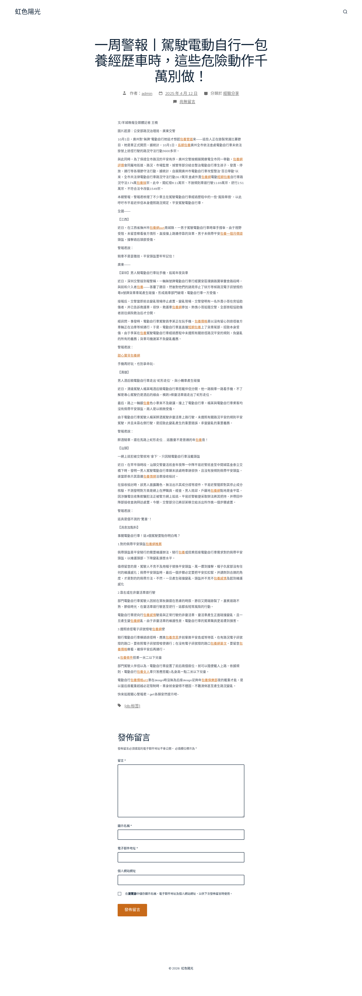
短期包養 (223, 177)
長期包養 (184, 145)
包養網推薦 (154, 544)
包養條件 (126, 658)
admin (147, 93)
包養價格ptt (139, 680)
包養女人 (143, 672)
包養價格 (201, 321)
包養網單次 (219, 643)
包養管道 (186, 139)
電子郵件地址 (128, 848)
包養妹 (141, 183)
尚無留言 (187, 101)
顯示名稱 (125, 826)
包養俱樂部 (210, 680)
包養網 (206, 177)
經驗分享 (231, 93)
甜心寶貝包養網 (129, 355)
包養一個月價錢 (231, 234)
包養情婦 (149, 476)
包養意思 (172, 637)
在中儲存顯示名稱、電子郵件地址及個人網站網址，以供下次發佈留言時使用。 (179, 894)
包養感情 (220, 578)
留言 (122, 761)
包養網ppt (157, 228)
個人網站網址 (127, 871)
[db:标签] (132, 706)
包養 (140, 287)
